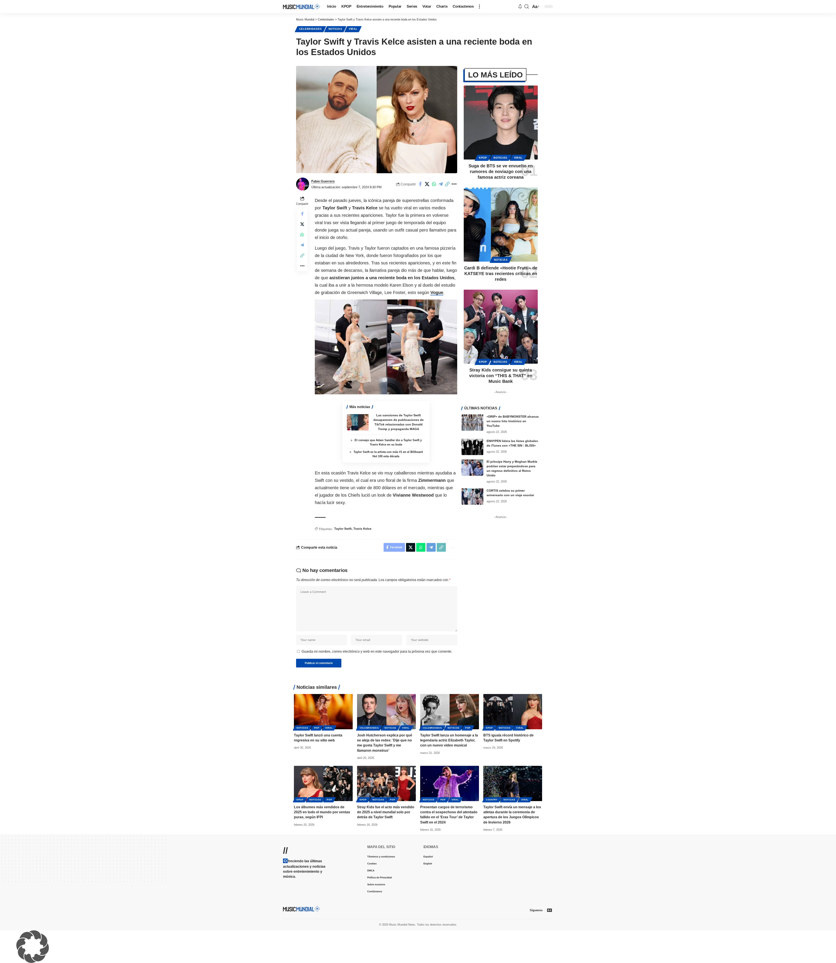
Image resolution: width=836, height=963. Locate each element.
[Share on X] (427, 184)
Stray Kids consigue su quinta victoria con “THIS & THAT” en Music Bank (500, 376)
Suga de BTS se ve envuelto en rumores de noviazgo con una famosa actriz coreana (501, 171)
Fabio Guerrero (323, 181)
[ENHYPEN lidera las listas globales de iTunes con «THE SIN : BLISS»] (472, 447)
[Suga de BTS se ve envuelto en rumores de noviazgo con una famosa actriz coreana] (501, 123)
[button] (479, 6)
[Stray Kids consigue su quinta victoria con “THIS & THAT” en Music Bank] (501, 327)
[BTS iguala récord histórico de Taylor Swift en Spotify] (512, 711)
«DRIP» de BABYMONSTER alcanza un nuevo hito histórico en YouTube (513, 421)
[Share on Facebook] (420, 184)
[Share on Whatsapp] (434, 184)
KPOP (483, 157)
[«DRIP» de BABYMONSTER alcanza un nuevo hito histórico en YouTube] (472, 422)
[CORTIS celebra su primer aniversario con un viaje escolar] (472, 496)
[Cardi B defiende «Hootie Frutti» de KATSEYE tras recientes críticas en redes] (501, 225)
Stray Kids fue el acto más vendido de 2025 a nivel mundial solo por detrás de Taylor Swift (385, 812)
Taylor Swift (343, 528)
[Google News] (549, 910)
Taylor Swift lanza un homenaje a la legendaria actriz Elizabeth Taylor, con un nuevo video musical (449, 740)
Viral (353, 29)
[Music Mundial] (301, 6)
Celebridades (310, 29)
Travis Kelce (362, 528)
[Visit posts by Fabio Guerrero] (302, 184)
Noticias (335, 29)
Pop (316, 728)
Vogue (436, 292)
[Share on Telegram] (441, 184)
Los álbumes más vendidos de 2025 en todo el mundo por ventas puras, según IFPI (322, 812)
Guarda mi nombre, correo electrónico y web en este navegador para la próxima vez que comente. (377, 651)
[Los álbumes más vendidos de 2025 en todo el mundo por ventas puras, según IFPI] (323, 783)
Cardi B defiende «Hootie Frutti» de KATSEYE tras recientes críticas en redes (500, 274)
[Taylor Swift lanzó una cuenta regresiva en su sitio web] (323, 711)
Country (492, 799)
